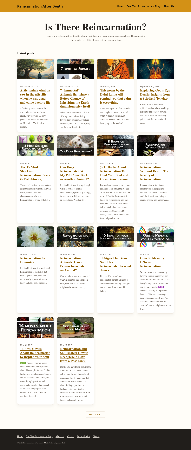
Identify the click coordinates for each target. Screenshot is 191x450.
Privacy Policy (83, 436)
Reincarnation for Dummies (33, 259)
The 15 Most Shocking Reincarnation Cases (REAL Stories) (35, 172)
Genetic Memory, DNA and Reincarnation (152, 261)
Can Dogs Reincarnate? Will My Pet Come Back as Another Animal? (74, 172)
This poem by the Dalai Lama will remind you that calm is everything (115, 96)
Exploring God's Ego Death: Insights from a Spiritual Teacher (155, 94)
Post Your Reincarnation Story (144, 6)
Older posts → (95, 414)
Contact (70, 436)
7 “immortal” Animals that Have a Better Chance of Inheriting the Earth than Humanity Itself (75, 98)
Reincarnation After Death (40, 6)
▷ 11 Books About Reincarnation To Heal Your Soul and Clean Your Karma (114, 172)
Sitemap (96, 436)
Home (120, 6)
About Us (169, 6)
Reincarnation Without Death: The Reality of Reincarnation (154, 172)
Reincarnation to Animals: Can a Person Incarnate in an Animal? (74, 263)
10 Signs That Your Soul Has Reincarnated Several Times (115, 263)
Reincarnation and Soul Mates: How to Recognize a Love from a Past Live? (74, 354)
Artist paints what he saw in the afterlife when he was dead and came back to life (35, 96)
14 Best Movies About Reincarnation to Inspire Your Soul (35, 352)
